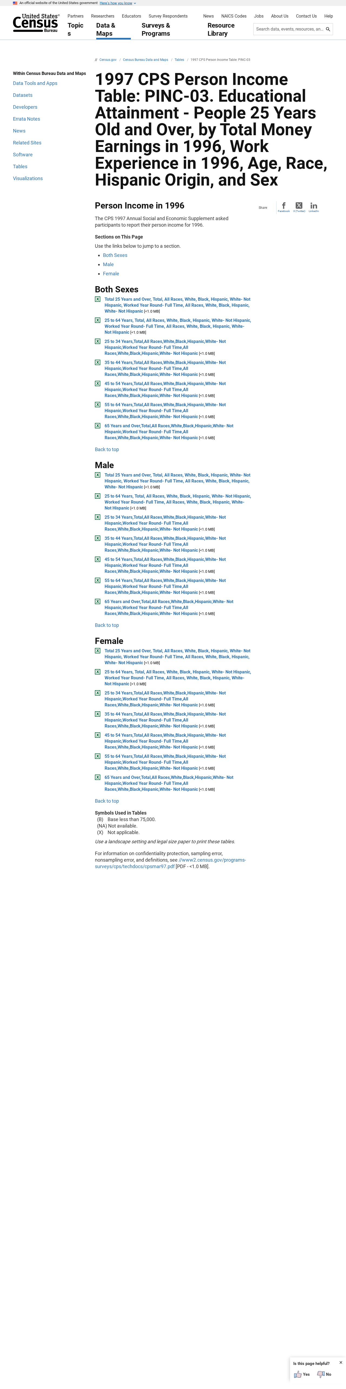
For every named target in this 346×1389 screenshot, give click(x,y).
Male (108, 264)
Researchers (102, 16)
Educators (131, 16)
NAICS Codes (234, 16)
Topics (76, 29)
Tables (180, 60)
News (208, 16)
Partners (76, 16)
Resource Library (221, 29)
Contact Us (306, 16)
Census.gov (108, 60)
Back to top (107, 449)
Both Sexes (115, 255)
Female (111, 273)
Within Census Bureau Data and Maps (49, 73)
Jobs (259, 16)
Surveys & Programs (156, 29)
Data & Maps (105, 29)
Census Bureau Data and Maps (146, 60)
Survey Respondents (168, 16)
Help (328, 16)
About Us (279, 16)
